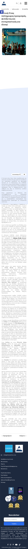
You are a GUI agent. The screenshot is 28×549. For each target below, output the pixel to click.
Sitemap (3, 482)
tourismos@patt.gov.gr (20, 538)
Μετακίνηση (4, 461)
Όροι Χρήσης (4, 475)
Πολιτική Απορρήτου (6, 477)
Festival (24, 238)
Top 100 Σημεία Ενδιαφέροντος (9, 466)
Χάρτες (3, 464)
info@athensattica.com (10, 455)
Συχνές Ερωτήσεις (6, 472)
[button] (2, 12)
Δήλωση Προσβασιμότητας (8, 480)
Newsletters (4, 468)
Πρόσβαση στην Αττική (7, 459)
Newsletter (14, 515)
